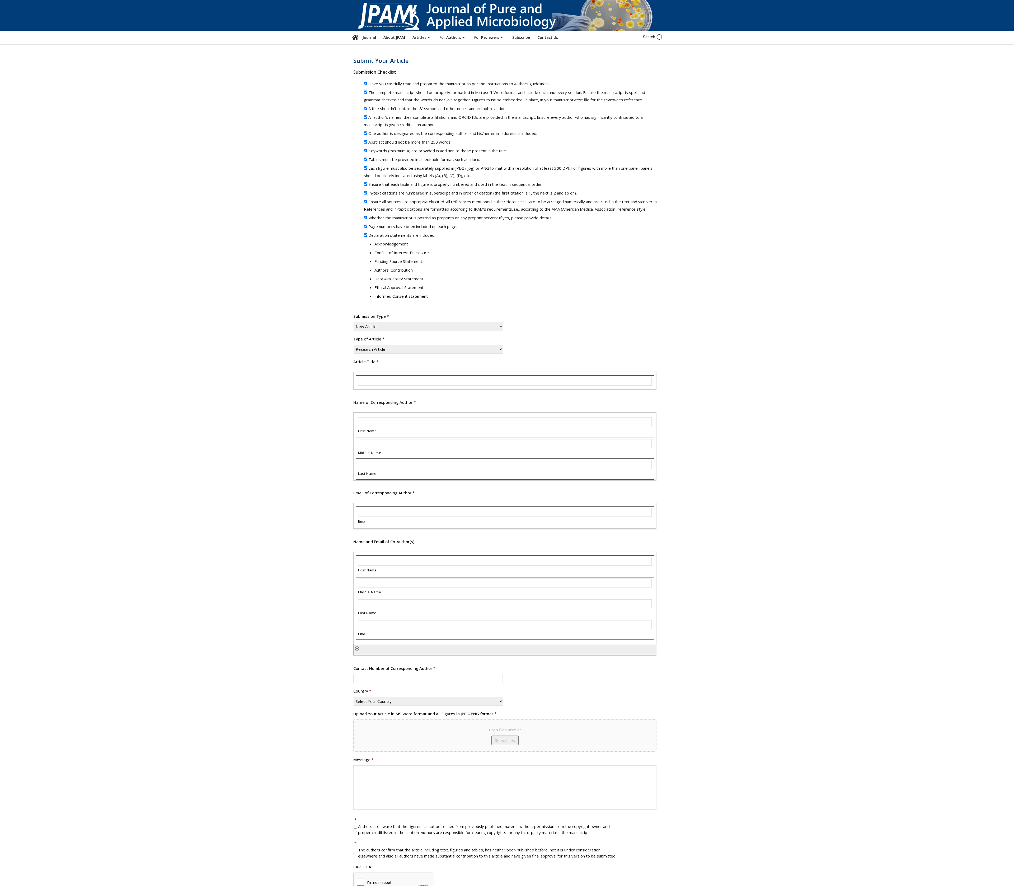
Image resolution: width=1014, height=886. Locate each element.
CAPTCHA (362, 866)
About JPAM (394, 37)
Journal (368, 37)
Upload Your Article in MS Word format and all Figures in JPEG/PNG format (424, 713)
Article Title (366, 361)
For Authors (450, 37)
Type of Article (368, 339)
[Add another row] (357, 648)
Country (362, 691)
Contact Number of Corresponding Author (394, 668)
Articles (419, 37)
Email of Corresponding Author (384, 492)
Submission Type (371, 316)
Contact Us (547, 37)
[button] (660, 37)
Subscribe (521, 37)
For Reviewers (487, 37)
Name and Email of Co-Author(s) (383, 541)
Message (363, 759)
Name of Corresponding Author (384, 402)
